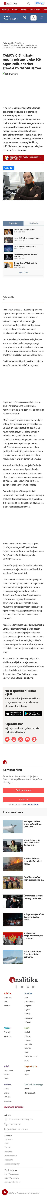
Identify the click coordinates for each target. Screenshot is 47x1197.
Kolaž (6, 1066)
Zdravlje (27, 1014)
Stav (26, 997)
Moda (6, 1079)
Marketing (7, 1036)
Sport (26, 1028)
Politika (15, 10)
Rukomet (27, 1040)
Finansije (7, 1032)
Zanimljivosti (8, 1070)
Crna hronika (35, 10)
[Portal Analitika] (10, 3)
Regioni (27, 1010)
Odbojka (27, 1048)
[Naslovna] (5, 1192)
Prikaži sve (23, 272)
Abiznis (7, 1028)
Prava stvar (28, 1018)
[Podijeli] (24, 17)
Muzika (6, 1093)
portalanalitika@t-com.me (18, 1129)
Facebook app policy (12, 1164)
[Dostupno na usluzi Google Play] (33, 713)
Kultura (7, 1085)
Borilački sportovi (30, 1056)
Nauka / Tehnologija (33, 1085)
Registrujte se (33, 804)
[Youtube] (27, 739)
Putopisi (27, 1022)
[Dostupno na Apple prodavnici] (14, 713)
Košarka (27, 1036)
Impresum (8, 1139)
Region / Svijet (30, 1066)
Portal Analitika (8, 43)
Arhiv (6, 1144)
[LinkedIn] (34, 739)
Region (27, 1070)
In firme (27, 1089)
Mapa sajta (8, 1160)
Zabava (6, 1075)
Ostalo (26, 1060)
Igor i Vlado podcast (11, 1174)
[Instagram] (13, 739)
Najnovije (5, 10)
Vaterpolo (28, 1044)
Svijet (26, 1075)
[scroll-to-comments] (33, 18)
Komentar (7, 997)
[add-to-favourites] (42, 17)
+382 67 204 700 (14, 1124)
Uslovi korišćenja (10, 1156)
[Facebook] (7, 739)
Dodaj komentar (23, 790)
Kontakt (7, 1148)
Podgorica (28, 1006)
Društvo (23, 10)
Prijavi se (23, 799)
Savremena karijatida (13, 1107)
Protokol (7, 1006)
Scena (6, 1089)
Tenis (26, 1052)
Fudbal (27, 1032)
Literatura (7, 1101)
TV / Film (7, 1097)
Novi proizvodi (29, 1093)
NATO (6, 1002)
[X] (20, 739)
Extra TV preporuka (11, 1178)
